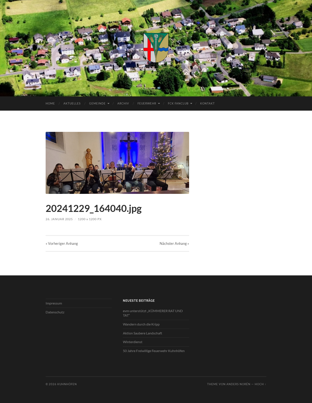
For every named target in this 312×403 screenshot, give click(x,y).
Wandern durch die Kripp (141, 324)
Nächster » (174, 243)
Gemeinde (97, 103)
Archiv (123, 103)
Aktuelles (72, 103)
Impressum (54, 303)
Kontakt (207, 103)
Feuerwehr (147, 103)
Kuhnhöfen (67, 384)
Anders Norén (238, 384)
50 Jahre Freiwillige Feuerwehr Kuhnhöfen (154, 351)
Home (50, 103)
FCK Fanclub (178, 103)
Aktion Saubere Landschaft (142, 333)
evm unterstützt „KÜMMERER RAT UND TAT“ (153, 313)
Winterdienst (132, 342)
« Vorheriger (62, 243)
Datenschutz (55, 312)
